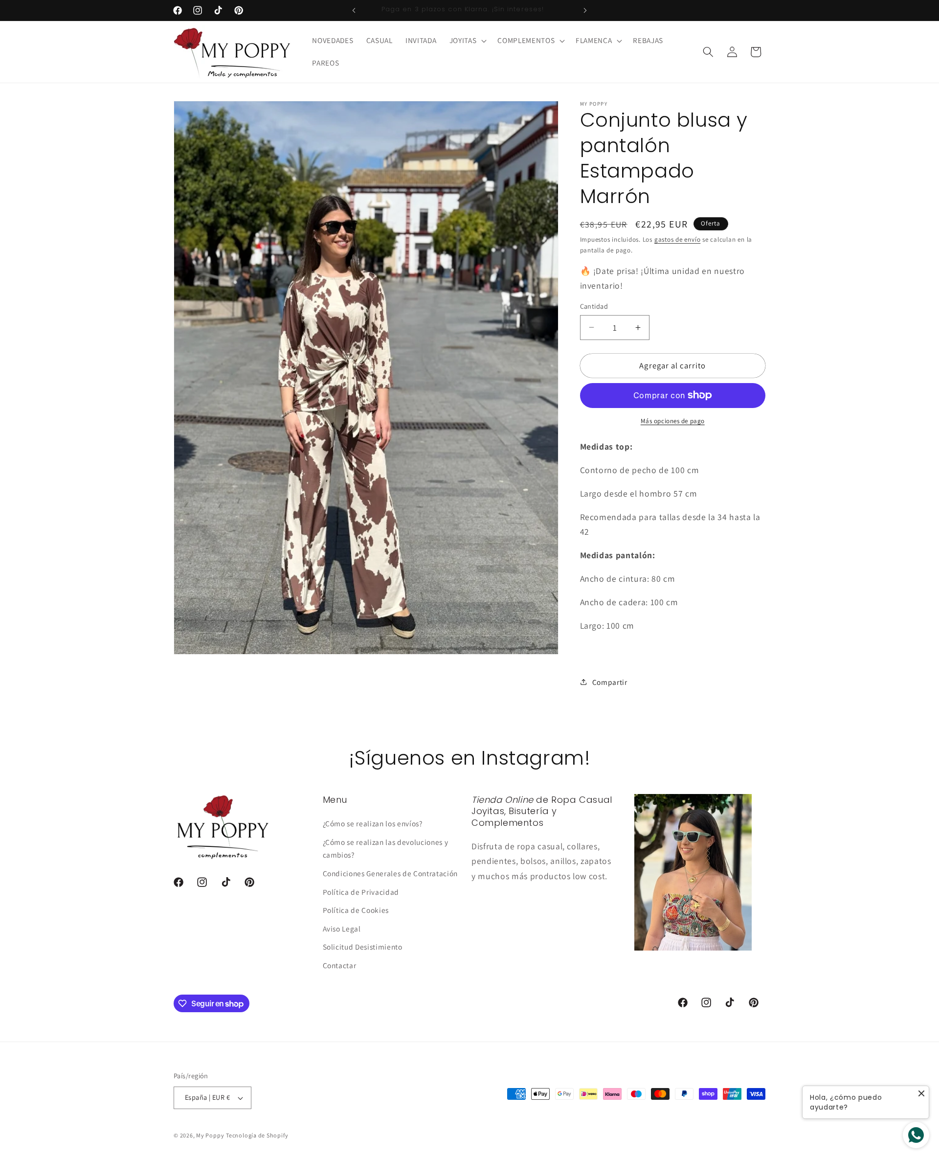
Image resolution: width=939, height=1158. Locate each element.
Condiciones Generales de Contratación (390, 873)
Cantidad (594, 306)
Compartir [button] (609, 682)
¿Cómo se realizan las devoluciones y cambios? (385, 848)
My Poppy (210, 1135)
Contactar (340, 965)
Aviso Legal (342, 928)
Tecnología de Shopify (257, 1135)
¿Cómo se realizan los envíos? (373, 823)
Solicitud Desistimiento (362, 947)
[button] (467, 40)
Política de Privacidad (361, 892)
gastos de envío (677, 239)
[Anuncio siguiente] (585, 10)
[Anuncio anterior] (354, 10)
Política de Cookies (356, 910)
